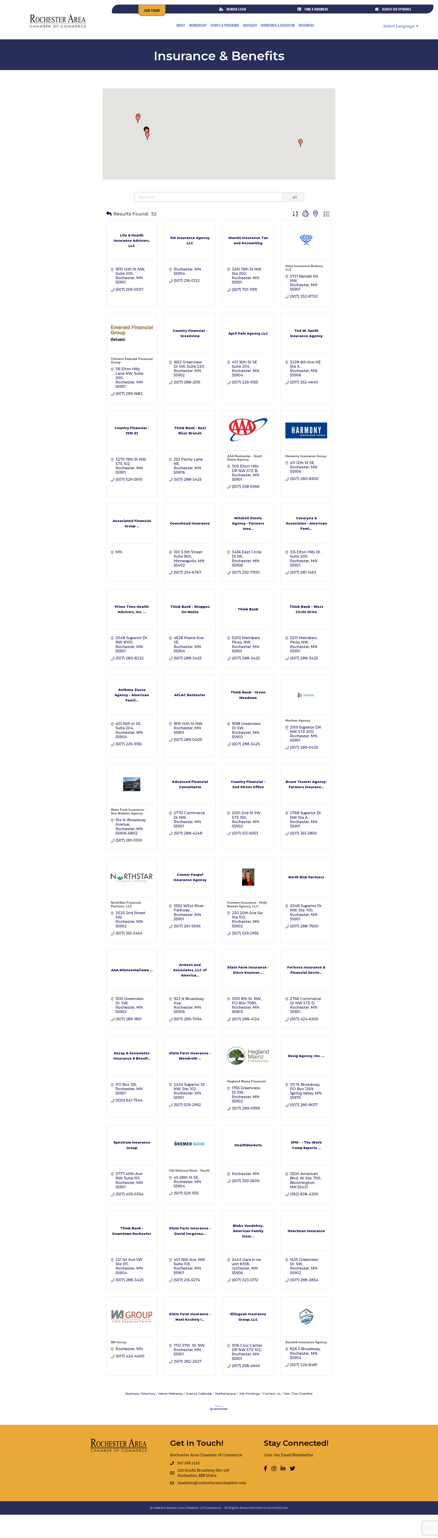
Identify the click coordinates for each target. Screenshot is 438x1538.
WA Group (118, 1342)
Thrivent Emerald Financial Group (132, 360)
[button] (300, 143)
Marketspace (225, 1393)
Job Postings (249, 1393)
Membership (198, 25)
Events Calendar (199, 1393)
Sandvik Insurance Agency (306, 1342)
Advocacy (250, 25)
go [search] (294, 197)
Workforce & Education (278, 25)
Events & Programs (225, 25)
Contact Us (272, 1393)
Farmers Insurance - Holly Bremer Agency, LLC (247, 904)
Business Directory (140, 1393)
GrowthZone (278, 1507)
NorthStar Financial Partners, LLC (126, 904)
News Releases (171, 1393)
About (180, 25)
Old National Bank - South (189, 1170)
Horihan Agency (297, 720)
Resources (306, 25)
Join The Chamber (298, 1393)
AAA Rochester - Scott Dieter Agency (244, 457)
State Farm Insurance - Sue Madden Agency (128, 811)
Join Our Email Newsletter (288, 1455)
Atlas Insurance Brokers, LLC (304, 267)
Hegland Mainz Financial (246, 1081)
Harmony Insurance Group (305, 456)
